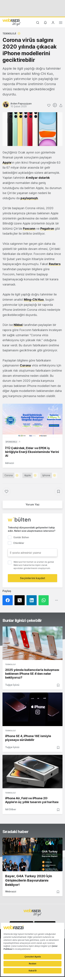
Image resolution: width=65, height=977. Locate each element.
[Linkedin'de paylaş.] (32, 600)
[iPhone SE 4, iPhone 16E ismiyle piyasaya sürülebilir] (32, 709)
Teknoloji (9, 33)
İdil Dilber (10, 809)
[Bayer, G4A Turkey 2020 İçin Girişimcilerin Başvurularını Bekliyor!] (32, 854)
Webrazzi (10, 891)
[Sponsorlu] (32, 420)
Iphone (46, 475)
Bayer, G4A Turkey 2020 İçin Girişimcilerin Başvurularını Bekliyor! (28, 880)
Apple (6, 162)
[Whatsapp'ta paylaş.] (44, 600)
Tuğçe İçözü (12, 684)
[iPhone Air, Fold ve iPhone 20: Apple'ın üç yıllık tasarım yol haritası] (32, 771)
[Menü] (60, 23)
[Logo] (11, 22)
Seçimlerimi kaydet (32, 578)
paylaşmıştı (29, 198)
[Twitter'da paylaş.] (20, 600)
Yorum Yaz (33, 504)
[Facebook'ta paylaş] (8, 600)
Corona (8, 475)
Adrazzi (9, 463)
